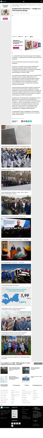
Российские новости (4, 390)
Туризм (12, 401)
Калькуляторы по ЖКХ (26, 402)
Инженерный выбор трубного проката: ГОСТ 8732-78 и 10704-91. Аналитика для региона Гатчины (14, 369)
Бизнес (12, 403)
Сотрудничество (36, 397)
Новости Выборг (4, 395)
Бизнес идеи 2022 (25, 409)
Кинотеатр (24, 395)
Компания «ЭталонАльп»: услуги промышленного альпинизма (35, 368)
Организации (24, 397)
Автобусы (24, 399)
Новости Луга (3, 397)
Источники (35, 395)
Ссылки (34, 399)
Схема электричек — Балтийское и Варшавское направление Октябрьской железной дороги (14, 378)
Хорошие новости (4, 400)
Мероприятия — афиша (26, 393)
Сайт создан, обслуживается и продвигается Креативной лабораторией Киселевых (26, 417)
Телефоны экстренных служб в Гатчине (36, 377)
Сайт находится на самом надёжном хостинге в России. (36, 424)
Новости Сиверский (4, 399)
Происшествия (3, 402)
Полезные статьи (25, 400)
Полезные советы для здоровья (15, 395)
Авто (1, 404)
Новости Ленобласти (23, 4)
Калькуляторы (24, 413)
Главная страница (15, 4)
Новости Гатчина (4, 393)
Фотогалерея (35, 393)
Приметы (13, 397)
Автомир (13, 390)
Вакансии (23, 390)
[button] (24, 1)
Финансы (13, 399)
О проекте (34, 390)
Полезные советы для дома (15, 393)
